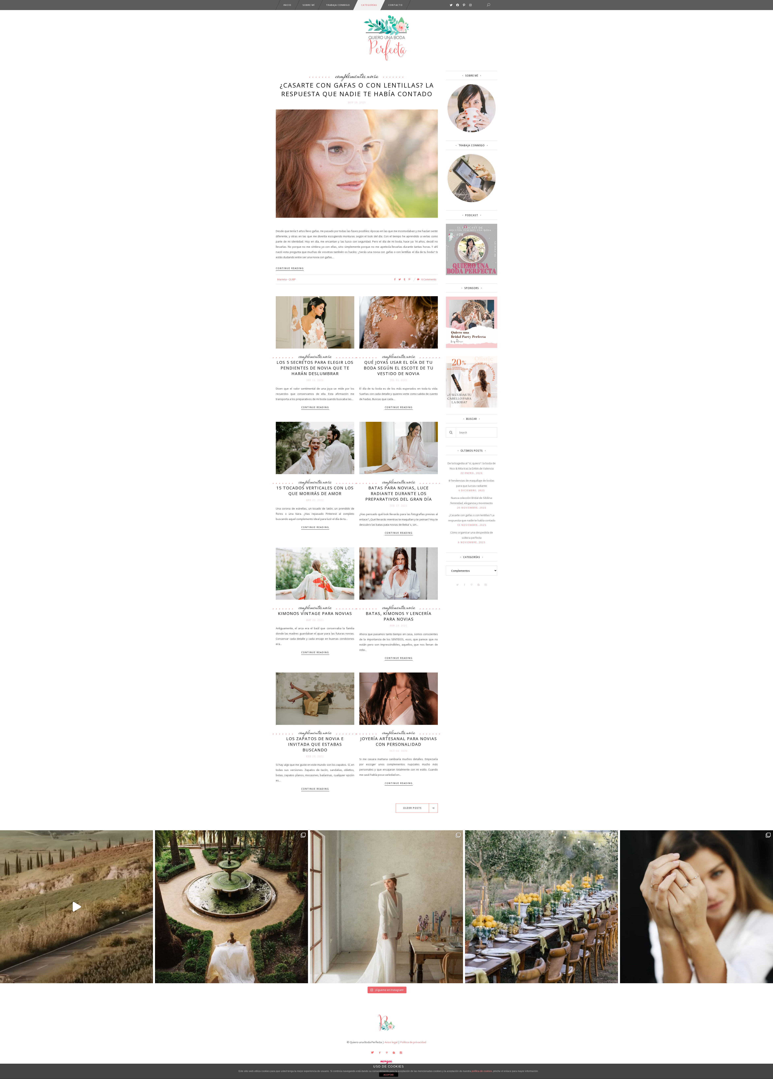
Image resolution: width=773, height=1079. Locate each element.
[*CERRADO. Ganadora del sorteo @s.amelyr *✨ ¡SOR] (696, 906)
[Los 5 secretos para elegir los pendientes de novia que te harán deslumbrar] (315, 322)
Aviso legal (391, 1042)
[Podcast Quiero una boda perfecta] (471, 274)
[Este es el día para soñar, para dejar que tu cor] (231, 906)
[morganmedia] (386, 1032)
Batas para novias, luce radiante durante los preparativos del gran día (398, 493)
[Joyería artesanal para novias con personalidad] (398, 698)
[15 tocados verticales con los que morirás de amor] (315, 448)
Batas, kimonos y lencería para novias (399, 616)
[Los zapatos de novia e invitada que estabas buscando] (315, 698)
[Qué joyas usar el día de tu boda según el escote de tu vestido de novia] (398, 322)
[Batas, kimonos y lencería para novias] (398, 573)
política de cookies (482, 1071)
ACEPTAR (388, 1075)
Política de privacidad (413, 1042)
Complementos (350, 75)
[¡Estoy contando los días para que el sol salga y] (541, 906)
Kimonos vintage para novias (315, 613)
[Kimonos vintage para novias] (315, 573)
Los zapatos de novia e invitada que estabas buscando (315, 744)
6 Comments (428, 279)
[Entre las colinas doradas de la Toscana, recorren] (76, 906)
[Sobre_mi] (471, 131)
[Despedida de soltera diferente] (471, 347)
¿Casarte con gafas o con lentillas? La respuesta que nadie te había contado (357, 89)
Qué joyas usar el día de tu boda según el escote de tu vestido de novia (399, 368)
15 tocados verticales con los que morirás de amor (315, 490)
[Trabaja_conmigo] (471, 201)
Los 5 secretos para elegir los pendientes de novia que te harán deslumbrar (315, 368)
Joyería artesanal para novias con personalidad (398, 741)
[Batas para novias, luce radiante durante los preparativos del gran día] (398, 448)
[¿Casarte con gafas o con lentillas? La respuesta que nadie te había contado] (357, 163)
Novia (372, 75)
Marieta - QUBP (286, 279)
